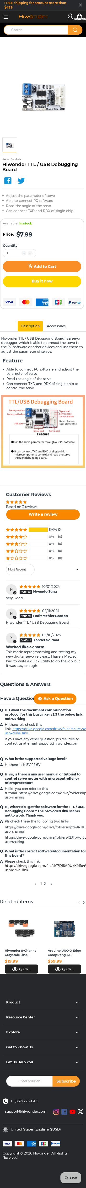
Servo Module (11, 159)
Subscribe (66, 1081)
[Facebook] (7, 180)
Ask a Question (58, 698)
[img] (30, 586)
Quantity (10, 245)
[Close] (80, 5)
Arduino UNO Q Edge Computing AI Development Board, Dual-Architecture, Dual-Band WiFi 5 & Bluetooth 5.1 (64, 953)
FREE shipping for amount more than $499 (35, 5)
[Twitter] (21, 180)
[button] (16, 529)
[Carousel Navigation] (81, 902)
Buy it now (42, 281)
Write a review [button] (43, 514)
